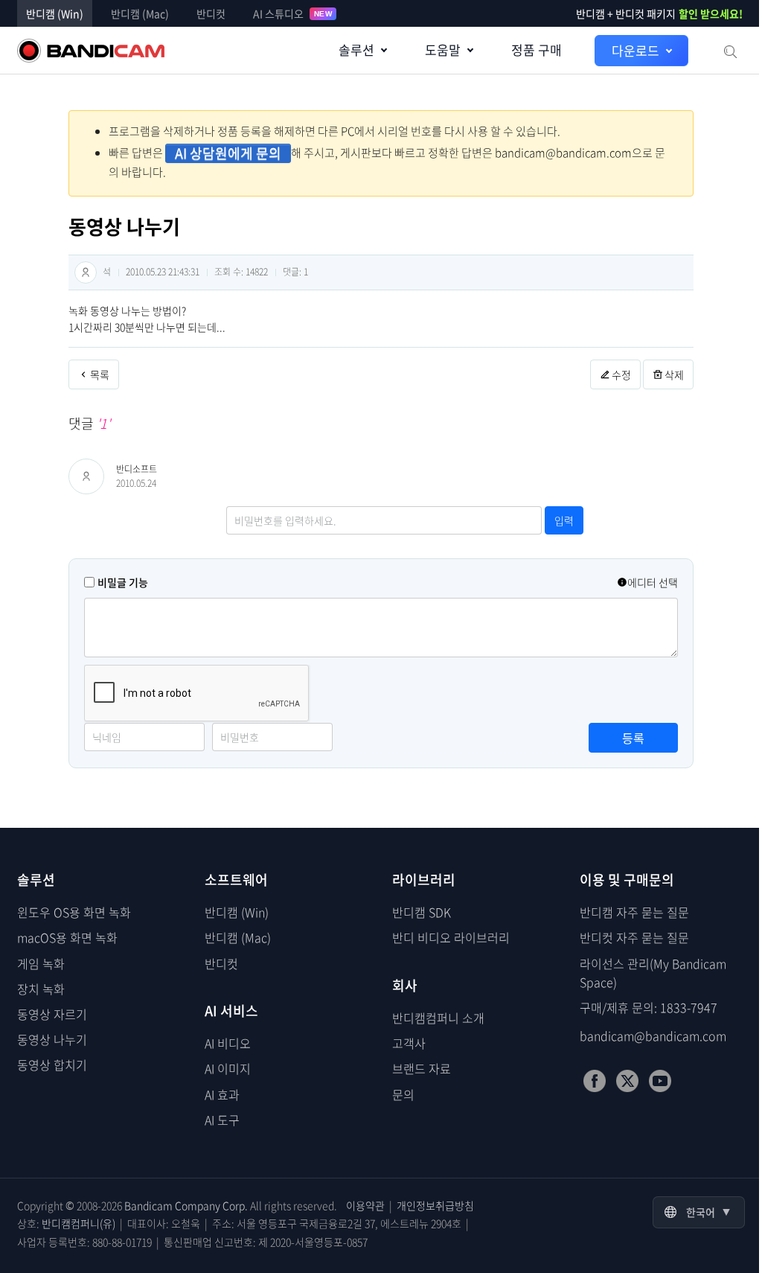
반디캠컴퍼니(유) (78, 1223)
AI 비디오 (228, 1043)
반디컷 (210, 13)
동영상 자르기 (52, 1014)
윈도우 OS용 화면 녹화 (74, 912)
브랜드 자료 (421, 1068)
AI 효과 (222, 1094)
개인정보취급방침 (435, 1205)
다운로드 (635, 50)
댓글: (295, 271)
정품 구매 (536, 49)
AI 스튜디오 (292, 13)
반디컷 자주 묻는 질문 (634, 937)
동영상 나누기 (52, 1039)
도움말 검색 (729, 50)
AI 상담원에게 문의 (228, 153)
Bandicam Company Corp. (186, 1205)
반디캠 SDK (421, 912)
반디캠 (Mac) (140, 13)
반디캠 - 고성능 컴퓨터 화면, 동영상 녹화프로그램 (90, 50)
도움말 (443, 49)
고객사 (409, 1043)
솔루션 (356, 49)
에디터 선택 (652, 582)
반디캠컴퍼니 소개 (438, 1018)
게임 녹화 (41, 963)
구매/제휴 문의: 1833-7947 (648, 1007)
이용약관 (365, 1205)
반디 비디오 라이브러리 (451, 937)
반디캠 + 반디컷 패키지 (659, 13)
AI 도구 (222, 1120)
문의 (403, 1094)
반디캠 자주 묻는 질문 (634, 912)
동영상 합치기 (52, 1064)
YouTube (660, 1081)
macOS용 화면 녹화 (67, 937)
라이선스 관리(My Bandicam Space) (653, 972)
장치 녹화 (41, 989)
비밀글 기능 (122, 582)
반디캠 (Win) (54, 13)
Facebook (594, 1081)
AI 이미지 (228, 1068)
